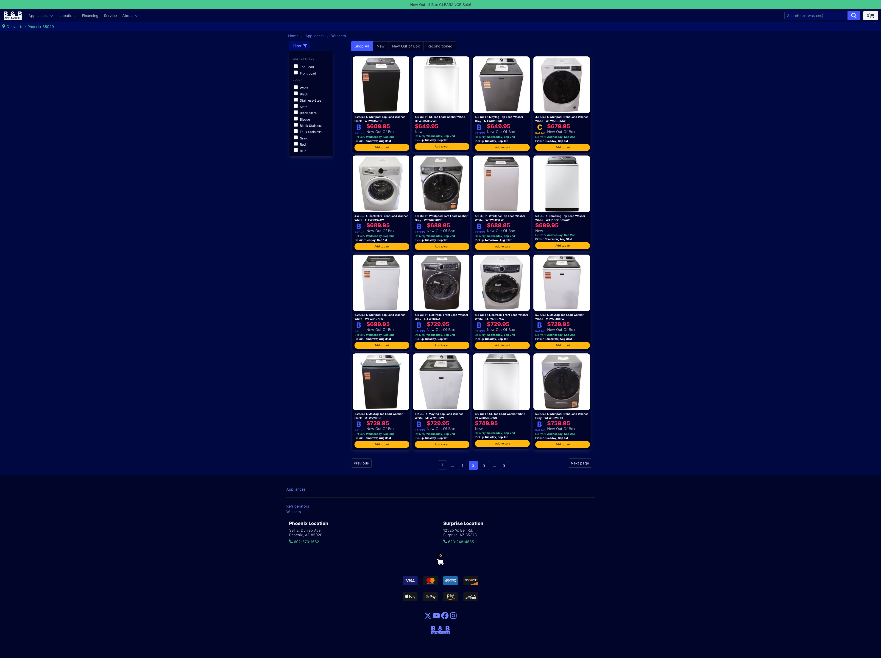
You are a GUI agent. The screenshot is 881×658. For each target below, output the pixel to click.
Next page (580, 463)
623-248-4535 (460, 541)
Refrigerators (297, 506)
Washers (338, 35)
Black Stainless (310, 126)
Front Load (307, 73)
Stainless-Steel (310, 100)
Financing (90, 15)
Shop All (362, 46)
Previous (361, 463)
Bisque (304, 119)
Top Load (306, 67)
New (381, 46)
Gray (303, 138)
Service (110, 15)
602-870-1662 (306, 541)
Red (302, 144)
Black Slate (308, 113)
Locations (67, 15)
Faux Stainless (310, 132)
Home (293, 35)
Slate (303, 107)
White (303, 88)
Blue (302, 151)
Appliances (37, 15)
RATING (359, 133)
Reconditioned (439, 46)
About (127, 15)
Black (303, 94)
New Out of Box (406, 46)
